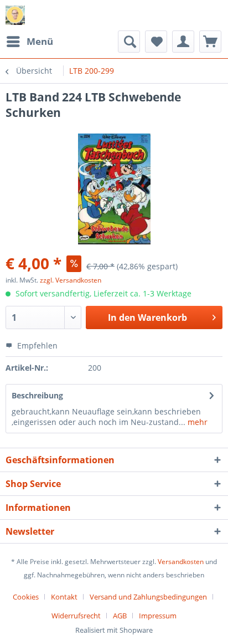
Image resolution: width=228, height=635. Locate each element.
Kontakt (64, 597)
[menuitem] (29, 41)
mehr (196, 422)
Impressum (158, 616)
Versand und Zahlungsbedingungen (148, 597)
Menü (40, 41)
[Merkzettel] (156, 41)
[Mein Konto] (183, 41)
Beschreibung (37, 395)
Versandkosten (181, 561)
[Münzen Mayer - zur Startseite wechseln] (15, 15)
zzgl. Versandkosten (70, 280)
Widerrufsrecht (76, 616)
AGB (120, 616)
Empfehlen (36, 345)
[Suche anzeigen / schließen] (129, 41)
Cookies (26, 597)
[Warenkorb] (210, 41)
